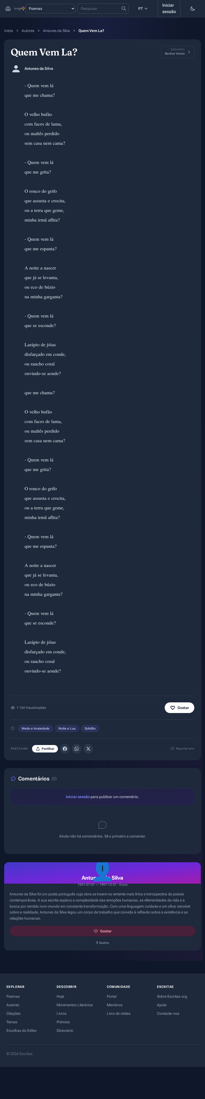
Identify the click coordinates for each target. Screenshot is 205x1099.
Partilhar (48, 749)
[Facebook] (65, 749)
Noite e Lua (67, 728)
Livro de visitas (119, 1013)
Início (8, 31)
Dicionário (65, 1030)
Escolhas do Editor (21, 1030)
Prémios (63, 1022)
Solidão (90, 728)
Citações (13, 1013)
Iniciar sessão (78, 797)
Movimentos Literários (75, 1005)
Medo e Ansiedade (35, 728)
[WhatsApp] (76, 749)
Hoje (60, 996)
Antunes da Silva (56, 31)
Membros (115, 1005)
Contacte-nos (168, 1013)
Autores (28, 31)
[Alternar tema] (193, 8)
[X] (88, 749)
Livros (61, 1013)
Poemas (13, 996)
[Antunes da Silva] (16, 68)
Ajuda (162, 1005)
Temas (11, 1022)
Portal (111, 996)
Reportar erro (185, 748)
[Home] (8, 8)
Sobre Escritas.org (172, 996)
